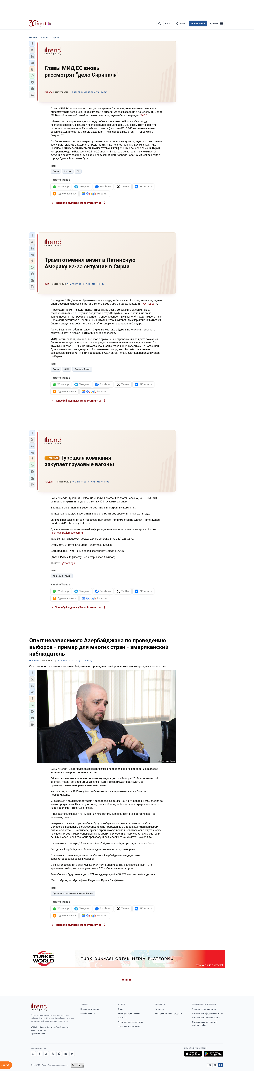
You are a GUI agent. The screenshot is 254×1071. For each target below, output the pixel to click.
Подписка (159, 1009)
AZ (215, 1065)
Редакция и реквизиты (129, 1013)
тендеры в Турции (61, 576)
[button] (32, 43)
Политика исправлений (129, 1026)
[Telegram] (59, 1053)
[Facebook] (39, 1053)
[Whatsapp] (33, 1053)
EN (210, 1065)
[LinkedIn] (65, 1053)
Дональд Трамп (82, 369)
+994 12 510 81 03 (38, 1030)
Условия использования (204, 1009)
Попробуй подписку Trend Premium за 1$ (79, 202)
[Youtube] (52, 1053)
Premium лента (87, 1013)
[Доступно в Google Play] (213, 1054)
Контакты (122, 1018)
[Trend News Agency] (39, 1007)
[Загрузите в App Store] (193, 1054)
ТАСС (144, 115)
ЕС (78, 171)
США (66, 369)
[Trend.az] (40, 23)
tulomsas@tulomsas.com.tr (67, 532)
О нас (120, 1009)
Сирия (56, 171)
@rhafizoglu (69, 563)
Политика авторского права (206, 1018)
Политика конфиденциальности (207, 1013)
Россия (67, 171)
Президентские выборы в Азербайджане (73, 893)
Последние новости (89, 1009)
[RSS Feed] (72, 1053)
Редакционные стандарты (130, 1022)
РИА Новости (149, 303)
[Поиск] (159, 23)
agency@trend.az (38, 1034)
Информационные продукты (168, 1013)
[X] (46, 1053)
